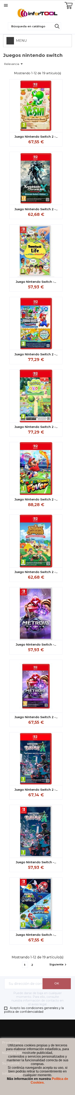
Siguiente (58, 965)
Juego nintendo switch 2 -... (36, 137)
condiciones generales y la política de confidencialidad (34, 1010)
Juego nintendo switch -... (36, 282)
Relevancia (14, 63)
